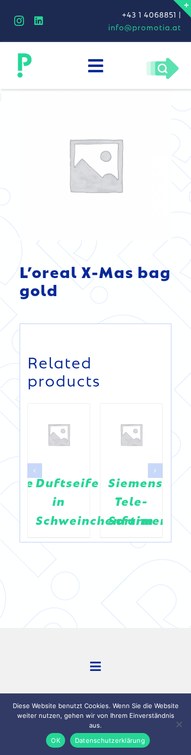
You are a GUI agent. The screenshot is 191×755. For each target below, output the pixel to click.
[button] (34, 466)
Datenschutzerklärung (110, 740)
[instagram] (19, 21)
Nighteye (146, 482)
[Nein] (179, 724)
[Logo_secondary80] (24, 56)
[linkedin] (39, 21)
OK (55, 740)
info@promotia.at (144, 27)
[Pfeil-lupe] (162, 60)
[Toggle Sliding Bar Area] (182, 9)
